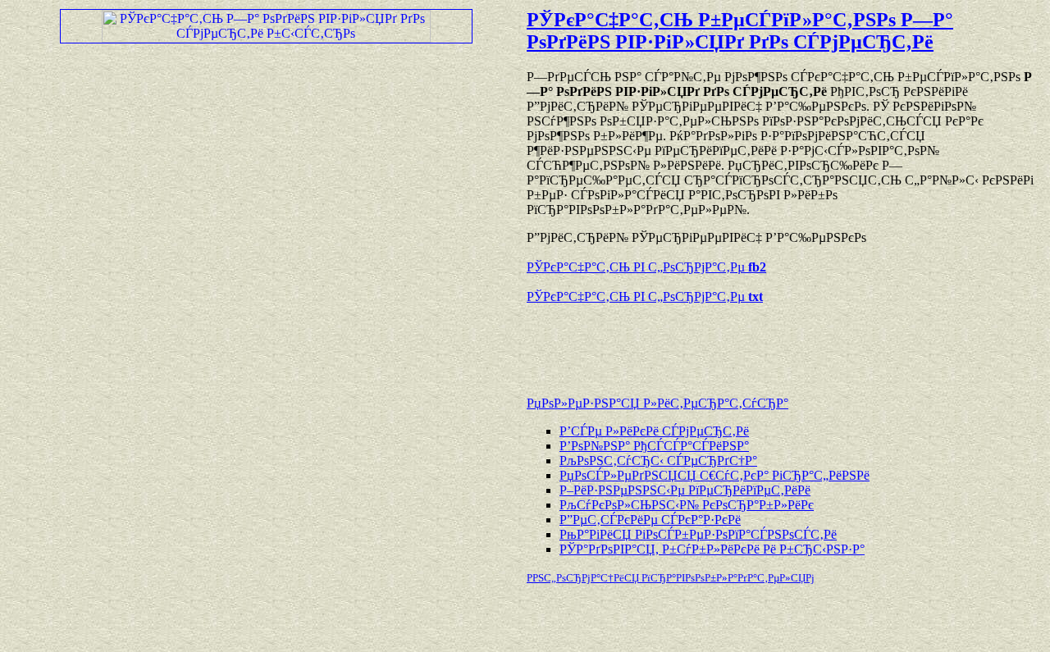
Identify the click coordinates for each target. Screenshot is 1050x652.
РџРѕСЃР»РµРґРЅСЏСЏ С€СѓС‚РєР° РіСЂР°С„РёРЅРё (714, 475)
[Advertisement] (719, 342)
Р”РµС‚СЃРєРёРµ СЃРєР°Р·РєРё (650, 520)
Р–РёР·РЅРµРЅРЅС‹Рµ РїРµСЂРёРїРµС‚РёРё (684, 490)
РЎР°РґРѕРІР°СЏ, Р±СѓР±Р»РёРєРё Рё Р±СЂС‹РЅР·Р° (712, 549)
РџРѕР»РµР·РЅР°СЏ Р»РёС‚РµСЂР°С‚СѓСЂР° (657, 403)
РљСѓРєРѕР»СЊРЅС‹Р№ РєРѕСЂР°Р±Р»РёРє (686, 505)
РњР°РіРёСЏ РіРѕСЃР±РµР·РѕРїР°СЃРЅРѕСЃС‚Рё (698, 534)
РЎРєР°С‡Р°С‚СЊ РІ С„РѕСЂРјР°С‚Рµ (646, 267)
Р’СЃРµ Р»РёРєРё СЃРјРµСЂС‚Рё (654, 431)
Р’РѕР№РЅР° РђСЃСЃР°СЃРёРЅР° (654, 446)
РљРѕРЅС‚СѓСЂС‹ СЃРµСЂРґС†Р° (658, 460)
